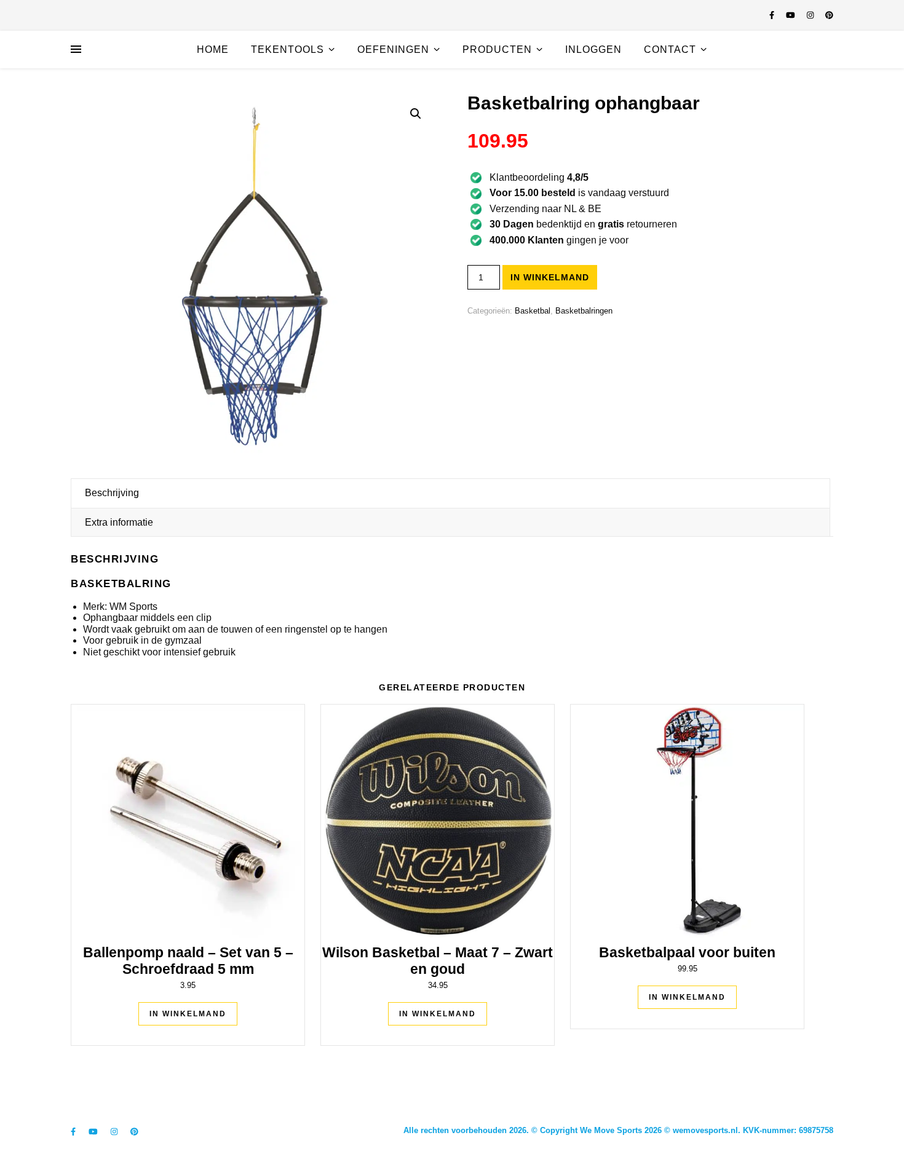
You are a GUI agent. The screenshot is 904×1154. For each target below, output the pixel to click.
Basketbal (532, 310)
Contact (670, 49)
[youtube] (792, 15)
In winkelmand (549, 277)
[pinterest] (829, 15)
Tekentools (287, 49)
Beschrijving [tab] (112, 493)
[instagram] (811, 15)
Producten (497, 49)
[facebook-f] (773, 15)
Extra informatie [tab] (119, 522)
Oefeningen (393, 49)
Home (213, 49)
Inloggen (593, 49)
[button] (416, 114)
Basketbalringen (584, 310)
